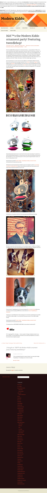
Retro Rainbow (20, 450)
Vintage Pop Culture (20, 478)
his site (29, 309)
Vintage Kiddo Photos (21, 471)
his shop (33, 309)
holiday (11, 46)
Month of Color (20, 443)
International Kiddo (20, 406)
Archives (11, 28)
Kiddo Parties (19, 418)
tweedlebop (21, 46)
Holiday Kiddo (22, 45)
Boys (19, 427)
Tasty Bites (19, 459)
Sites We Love (32, 28)
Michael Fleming (16, 46)
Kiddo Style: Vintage (20, 434)
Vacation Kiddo (20, 466)
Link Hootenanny (20, 439)
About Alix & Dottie (4, 28)
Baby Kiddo (21, 423)
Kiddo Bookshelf (20, 408)
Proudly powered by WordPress (23, 490)
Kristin (28, 62)
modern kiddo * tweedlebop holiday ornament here (26, 160)
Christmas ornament (30, 45)
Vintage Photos (20, 476)
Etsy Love (19, 399)
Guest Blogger (19, 403)
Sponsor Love (19, 455)
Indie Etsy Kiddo (21, 430)
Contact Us (18, 28)
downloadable (36, 45)
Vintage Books (21, 411)
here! (25, 64)
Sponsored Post (20, 457)
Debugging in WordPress (31, 4)
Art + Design (19, 386)
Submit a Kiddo (13, 30)
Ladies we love (20, 438)
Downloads (18, 45)
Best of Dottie (21, 391)
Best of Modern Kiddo (21, 388)
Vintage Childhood (20, 467)
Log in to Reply (16, 360)
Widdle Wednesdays (20, 483)
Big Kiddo (20, 425)
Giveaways (19, 401)
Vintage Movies (20, 475)
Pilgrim (35, 62)
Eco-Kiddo (20, 429)
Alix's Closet (19, 384)
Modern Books (21, 410)
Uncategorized (20, 464)
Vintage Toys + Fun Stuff (21, 480)
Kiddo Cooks (19, 413)
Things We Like (20, 460)
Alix (26, 46)
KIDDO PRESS (24, 28)
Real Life (18, 445)
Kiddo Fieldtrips (20, 415)
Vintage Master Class (21, 473)
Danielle (13, 63)
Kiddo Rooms (19, 420)
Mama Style (19, 441)
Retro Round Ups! (20, 453)
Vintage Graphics (20, 469)
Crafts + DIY (19, 393)
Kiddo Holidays (20, 417)
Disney (18, 396)
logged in (13, 370)
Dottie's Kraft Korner (22, 394)
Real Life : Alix (19, 446)
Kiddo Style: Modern (20, 422)
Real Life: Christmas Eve (40, 343)
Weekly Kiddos (20, 482)
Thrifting (18, 462)
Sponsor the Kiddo (4, 30)
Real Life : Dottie (20, 448)
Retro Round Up (20, 452)
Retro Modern (21, 432)
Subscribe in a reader (6, 376)
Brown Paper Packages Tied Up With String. (11, 343)
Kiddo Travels (19, 436)
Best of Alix (20, 389)
